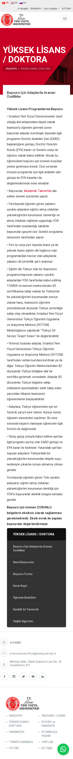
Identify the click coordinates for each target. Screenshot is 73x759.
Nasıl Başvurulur (23, 562)
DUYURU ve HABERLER (48, 723)
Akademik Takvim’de (38, 191)
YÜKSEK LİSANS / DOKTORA (33, 534)
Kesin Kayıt (20, 585)
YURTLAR (47, 742)
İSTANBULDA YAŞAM (49, 733)
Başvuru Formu (23, 574)
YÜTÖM (13, 748)
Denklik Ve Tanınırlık (26, 609)
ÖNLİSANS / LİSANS (53, 715)
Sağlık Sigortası (23, 621)
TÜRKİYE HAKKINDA (21, 742)
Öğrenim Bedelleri (24, 597)
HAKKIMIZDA (16, 731)
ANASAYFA (15, 715)
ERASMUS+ (36, 8)
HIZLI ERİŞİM (51, 9)
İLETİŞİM (66, 8)
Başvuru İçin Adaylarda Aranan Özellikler (32, 548)
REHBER (24, 9)
